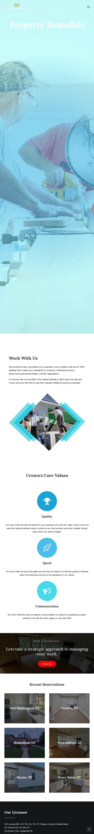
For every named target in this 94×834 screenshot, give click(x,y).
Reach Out (47, 664)
